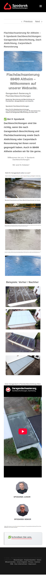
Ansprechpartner (30, 560)
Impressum (32, 564)
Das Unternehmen (20, 564)
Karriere (37, 562)
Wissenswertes (10, 562)
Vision (39, 560)
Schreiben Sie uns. (21, 537)
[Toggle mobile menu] (40, 6)
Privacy (30, 562)
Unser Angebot (22, 562)
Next (37, 21)
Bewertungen (18, 560)
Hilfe (11, 564)
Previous (28, 21)
